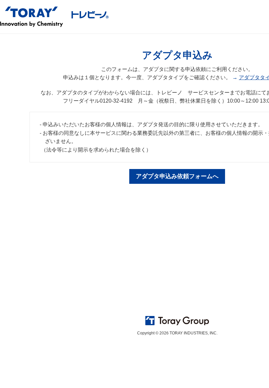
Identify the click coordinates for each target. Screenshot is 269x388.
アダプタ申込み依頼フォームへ (177, 176)
